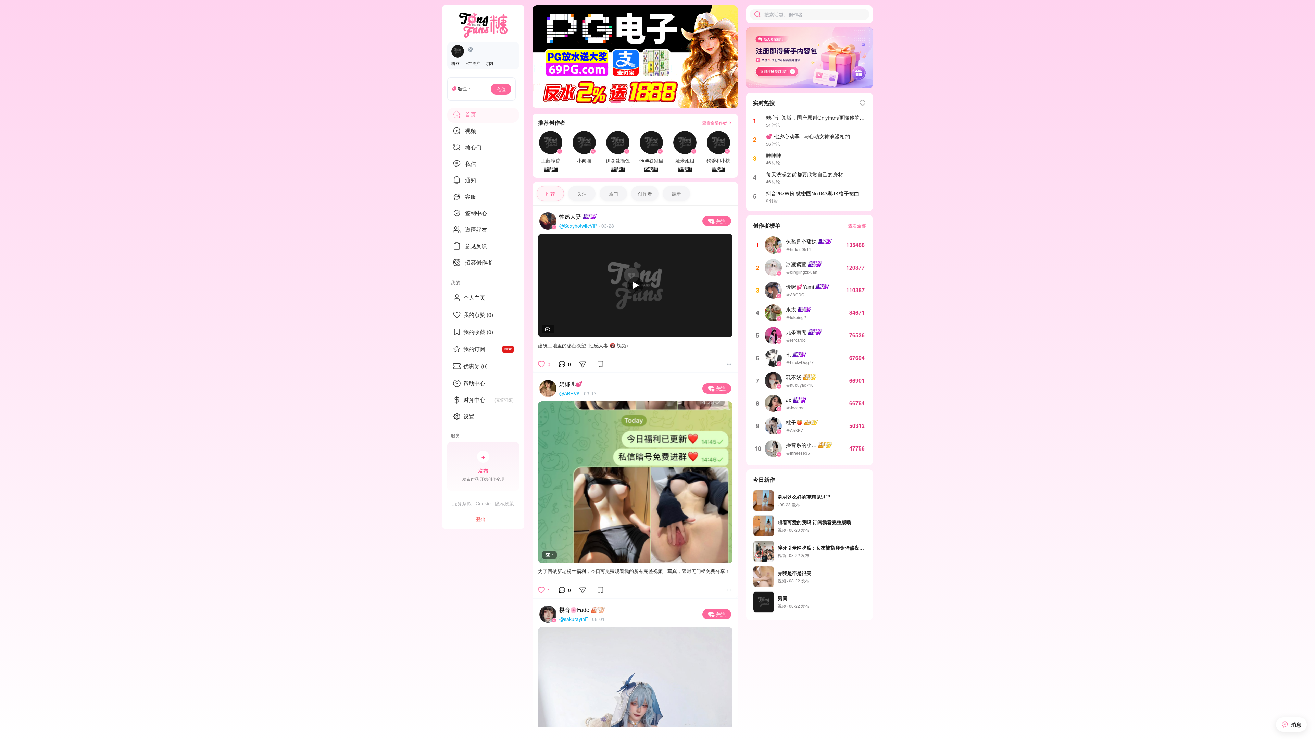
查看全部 (857, 225)
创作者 (645, 193)
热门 (613, 193)
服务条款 (462, 503)
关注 (582, 193)
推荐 (550, 193)
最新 (676, 193)
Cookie (483, 503)
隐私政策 (504, 503)
